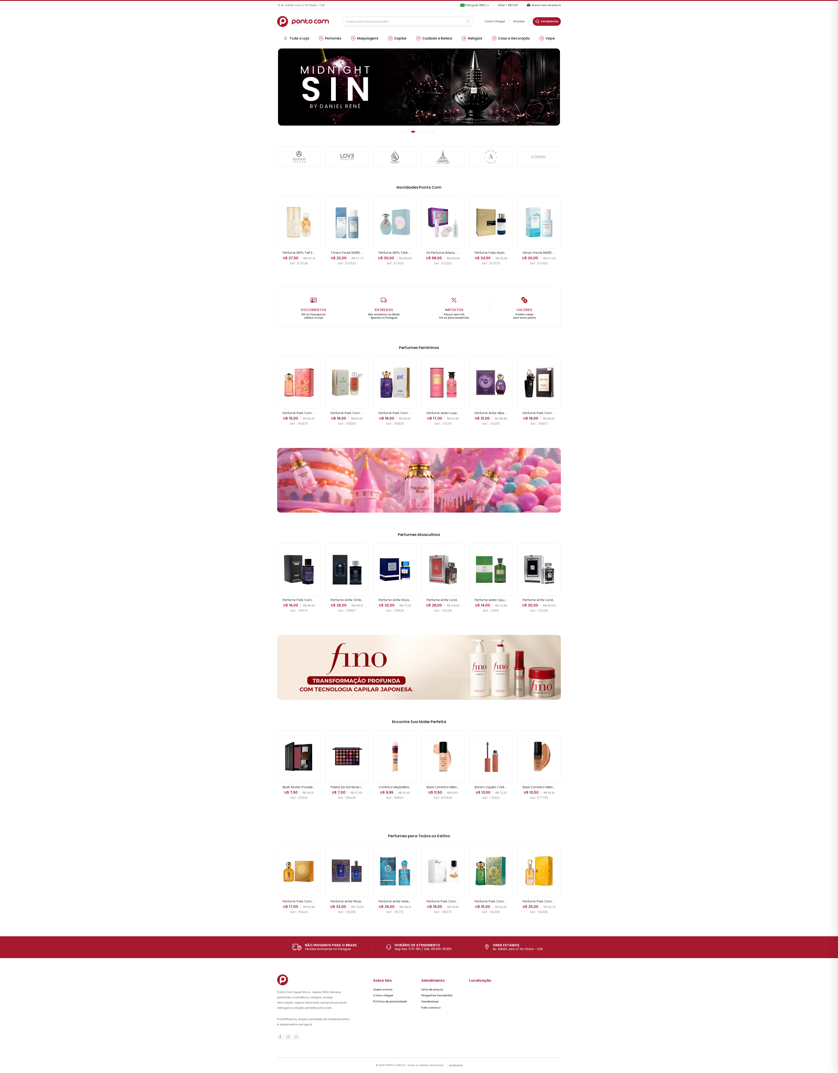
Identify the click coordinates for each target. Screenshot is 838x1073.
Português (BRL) (475, 5)
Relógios (475, 38)
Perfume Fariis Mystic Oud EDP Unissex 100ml (508, 253)
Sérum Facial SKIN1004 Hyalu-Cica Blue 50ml (556, 253)
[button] (404, 132)
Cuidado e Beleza (437, 38)
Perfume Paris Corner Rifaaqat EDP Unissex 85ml (462, 901)
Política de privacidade (390, 1001)
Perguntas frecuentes (436, 995)
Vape (550, 38)
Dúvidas (519, 21)
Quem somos (382, 989)
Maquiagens (367, 38)
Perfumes (333, 38)
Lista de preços (432, 989)
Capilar (400, 38)
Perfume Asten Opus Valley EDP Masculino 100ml (511, 600)
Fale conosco (431, 1008)
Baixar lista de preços (546, 5)
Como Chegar (495, 21)
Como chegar (383, 995)
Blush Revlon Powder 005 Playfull (307, 787)
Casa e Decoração (514, 38)
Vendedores (548, 21)
